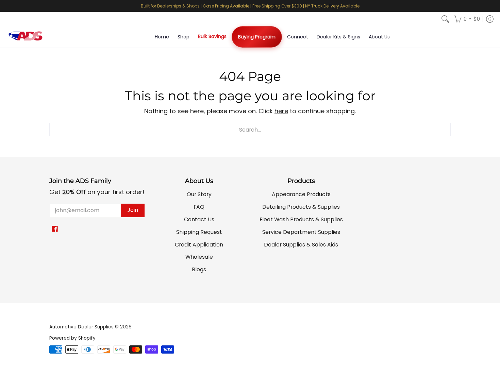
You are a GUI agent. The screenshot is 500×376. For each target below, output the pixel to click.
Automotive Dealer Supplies (81, 327)
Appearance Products (301, 194)
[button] (467, 19)
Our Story (199, 194)
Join (132, 210)
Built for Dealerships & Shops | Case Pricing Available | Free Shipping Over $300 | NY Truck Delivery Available (250, 6)
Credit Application (199, 245)
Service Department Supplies (301, 232)
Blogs (199, 269)
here (281, 111)
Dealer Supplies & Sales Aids (301, 245)
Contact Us (199, 219)
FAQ (199, 207)
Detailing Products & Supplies (301, 207)
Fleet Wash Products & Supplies (301, 219)
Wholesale (199, 257)
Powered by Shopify (72, 338)
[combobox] (250, 129)
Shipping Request (199, 232)
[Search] (445, 19)
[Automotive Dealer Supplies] (25, 37)
